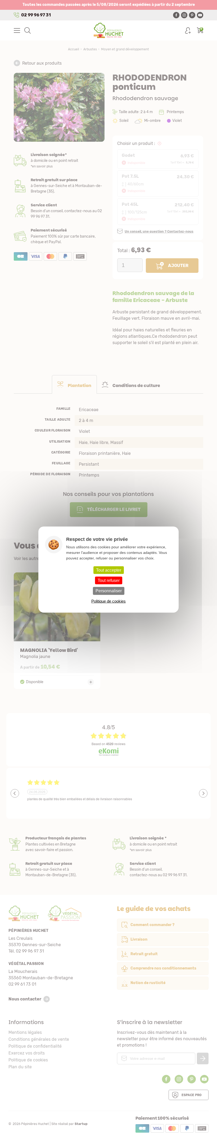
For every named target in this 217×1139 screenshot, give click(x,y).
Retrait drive (56, 869)
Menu (17, 30)
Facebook (176, 15)
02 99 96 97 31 (36, 14)
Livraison (59, 160)
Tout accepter (108, 570)
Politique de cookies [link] (108, 601)
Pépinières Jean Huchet (109, 30)
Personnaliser (109, 591)
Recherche (27, 30)
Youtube (200, 15)
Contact (161, 869)
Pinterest (192, 15)
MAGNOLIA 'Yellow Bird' (57, 630)
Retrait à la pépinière (59, 185)
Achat (59, 236)
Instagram (184, 15)
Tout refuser (109, 580)
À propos (56, 844)
